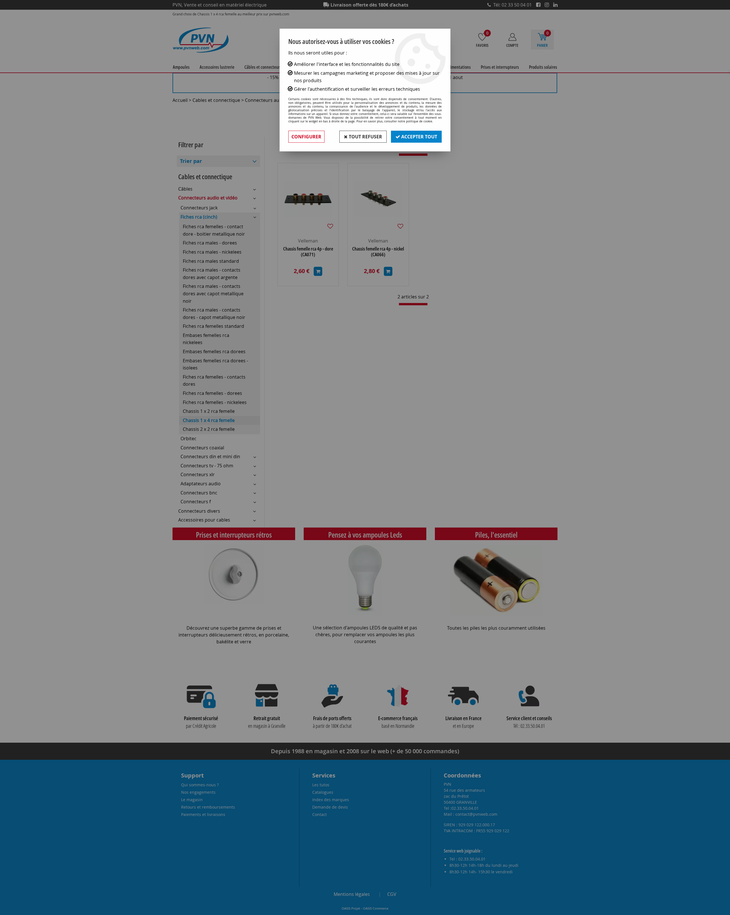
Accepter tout (418, 137)
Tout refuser (365, 137)
